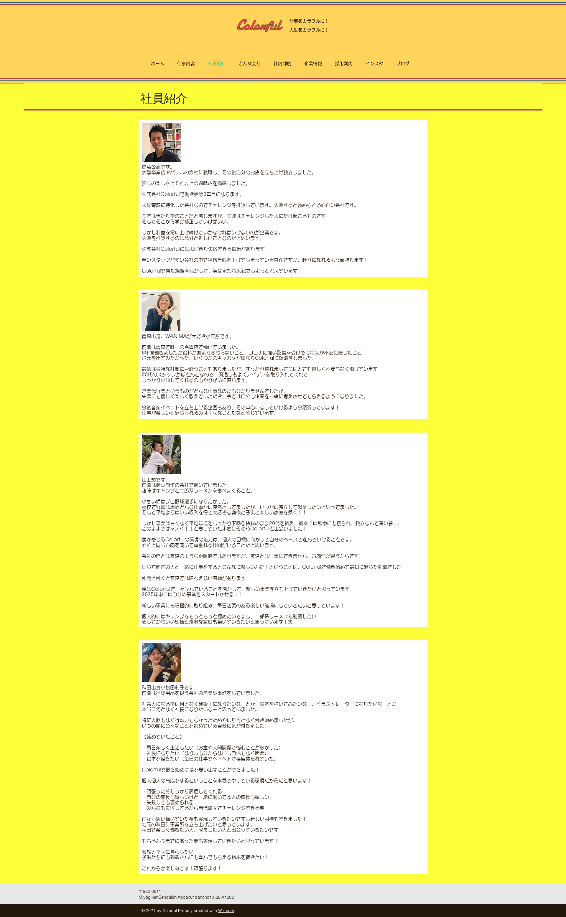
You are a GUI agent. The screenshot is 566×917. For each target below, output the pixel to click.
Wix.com (226, 910)
